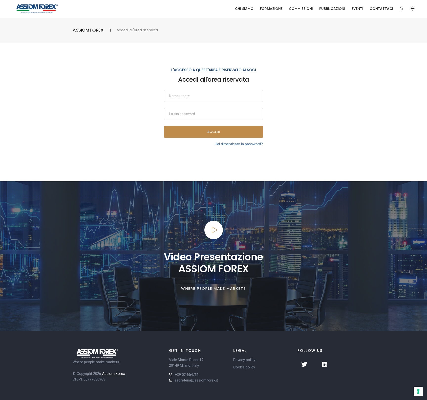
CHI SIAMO (244, 8)
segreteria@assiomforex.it (196, 380)
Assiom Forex (113, 373)
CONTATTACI (381, 8)
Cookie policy (244, 367)
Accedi (213, 131)
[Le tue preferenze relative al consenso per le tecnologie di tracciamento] (418, 391)
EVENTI (357, 8)
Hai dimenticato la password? (239, 144)
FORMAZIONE (271, 8)
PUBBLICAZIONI (332, 8)
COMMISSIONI (301, 8)
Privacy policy (244, 360)
